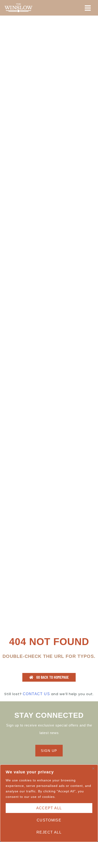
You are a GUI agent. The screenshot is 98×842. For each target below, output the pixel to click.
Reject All (49, 832)
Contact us (36, 694)
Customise (49, 820)
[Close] (93, 768)
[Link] (18, 7)
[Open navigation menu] (87, 8)
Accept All (49, 808)
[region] (49, 803)
